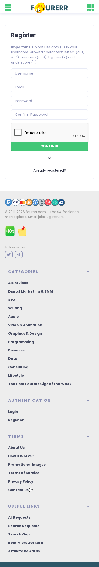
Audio (13, 316)
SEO (11, 299)
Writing (15, 308)
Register (16, 420)
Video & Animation (25, 325)
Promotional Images (27, 464)
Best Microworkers (25, 542)
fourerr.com (36, 212)
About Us (16, 447)
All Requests (19, 517)
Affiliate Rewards (24, 551)
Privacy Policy (20, 481)
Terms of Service (24, 473)
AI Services (18, 282)
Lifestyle (16, 375)
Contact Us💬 (20, 489)
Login (13, 411)
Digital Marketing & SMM (30, 291)
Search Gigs (19, 534)
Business (16, 350)
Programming (21, 341)
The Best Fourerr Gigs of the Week (40, 384)
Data (12, 358)
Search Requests (23, 525)
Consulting (18, 367)
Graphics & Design (25, 333)
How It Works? (21, 456)
